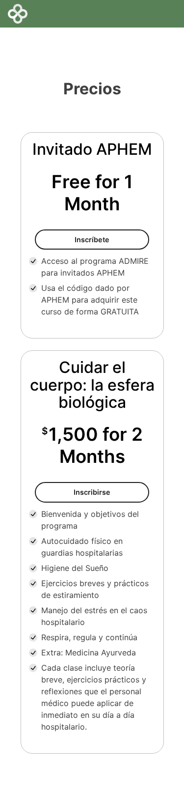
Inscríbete (112, 239)
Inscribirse (111, 491)
